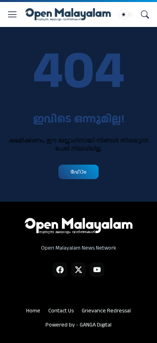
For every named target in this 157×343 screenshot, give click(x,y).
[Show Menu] (12, 14)
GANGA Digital (96, 325)
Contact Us (61, 311)
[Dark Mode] (126, 14)
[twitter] (78, 269)
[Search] (145, 14)
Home (33, 311)
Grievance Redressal (106, 311)
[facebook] (60, 269)
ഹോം (78, 171)
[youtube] (97, 269)
